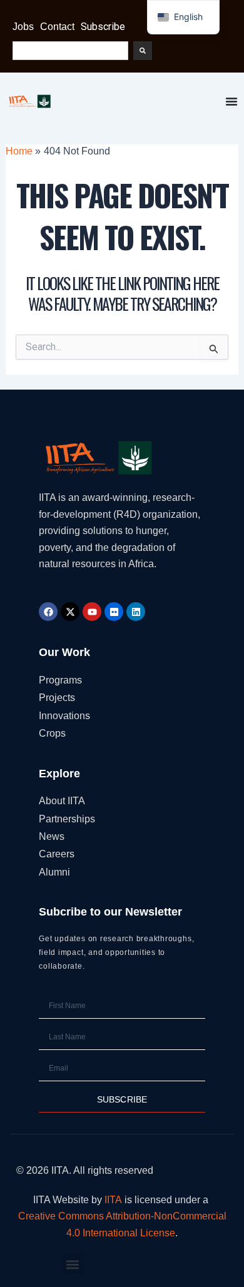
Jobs (23, 26)
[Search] (142, 50)
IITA (113, 1199)
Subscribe (103, 27)
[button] (73, 1264)
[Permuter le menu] (231, 101)
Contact (57, 26)
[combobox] (70, 50)
